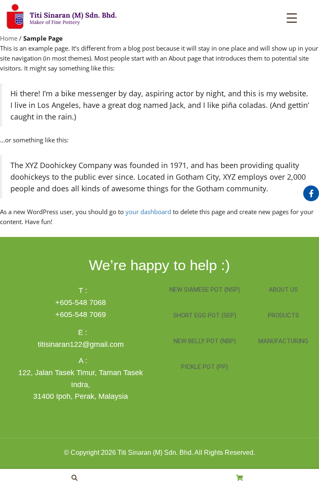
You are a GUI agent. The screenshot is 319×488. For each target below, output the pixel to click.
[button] (75, 478)
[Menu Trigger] (291, 17)
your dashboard (148, 211)
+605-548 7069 (80, 314)
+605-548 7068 (80, 302)
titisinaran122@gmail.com (81, 344)
